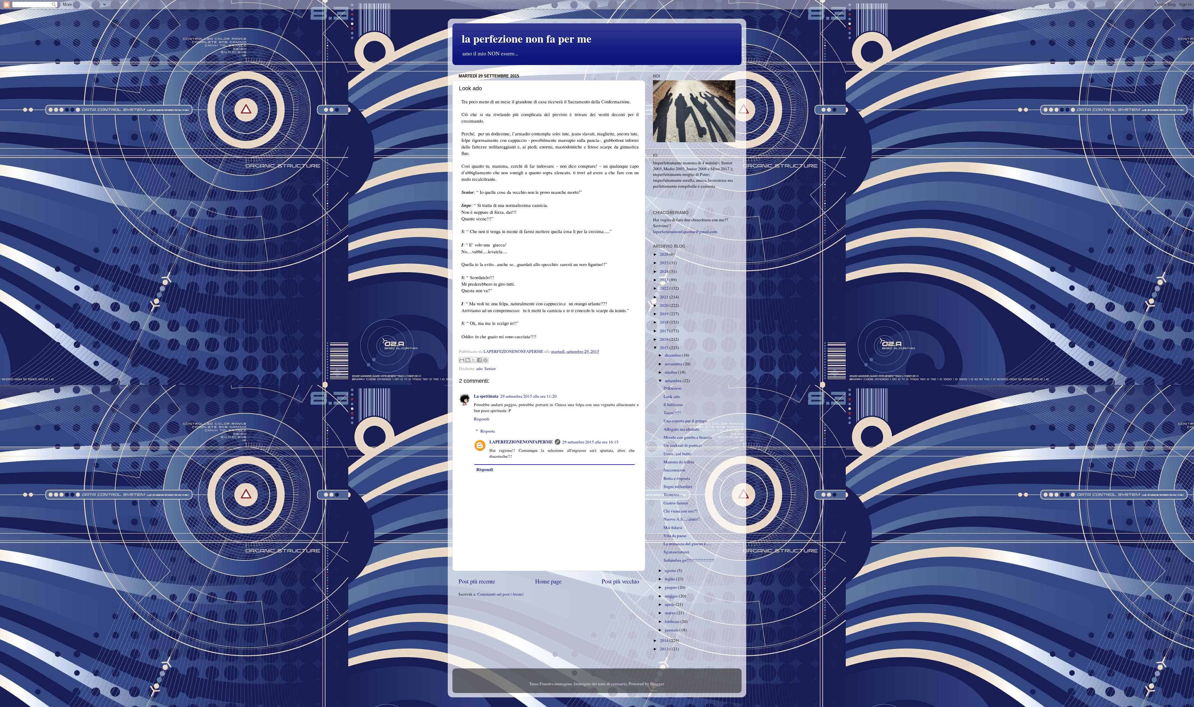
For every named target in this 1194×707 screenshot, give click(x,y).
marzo (671, 613)
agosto (671, 570)
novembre (674, 364)
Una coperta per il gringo (685, 421)
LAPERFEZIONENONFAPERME (521, 442)
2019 (664, 313)
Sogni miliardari (678, 486)
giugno (671, 587)
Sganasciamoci (676, 552)
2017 (664, 331)
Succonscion (674, 470)
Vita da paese (675, 535)
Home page (548, 581)
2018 (664, 322)
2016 (664, 339)
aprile (670, 604)
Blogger (657, 683)
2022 (664, 288)
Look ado (672, 396)
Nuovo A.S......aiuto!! (682, 519)
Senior (490, 368)
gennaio (672, 630)
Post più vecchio (620, 581)
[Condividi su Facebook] (479, 360)
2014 (664, 640)
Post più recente (477, 581)
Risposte (487, 431)
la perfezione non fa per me (526, 38)
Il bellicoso (673, 404)
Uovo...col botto (677, 454)
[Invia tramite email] (462, 360)
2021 (664, 297)
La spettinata (486, 396)
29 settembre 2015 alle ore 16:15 (590, 442)
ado (479, 368)
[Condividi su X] (473, 360)
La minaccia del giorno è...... (687, 543)
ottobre (671, 372)
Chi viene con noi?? (680, 511)
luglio (670, 579)
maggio (672, 596)
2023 (664, 280)
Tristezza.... (673, 494)
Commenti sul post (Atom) (500, 594)
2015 (664, 347)
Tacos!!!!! (672, 412)
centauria (619, 683)
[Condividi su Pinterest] (485, 360)
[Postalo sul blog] (468, 360)
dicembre (673, 355)
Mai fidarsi (673, 527)
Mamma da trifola (679, 462)
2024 (664, 271)
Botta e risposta (677, 478)
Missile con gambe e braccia (688, 437)
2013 (664, 649)
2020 (664, 305)
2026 (664, 254)
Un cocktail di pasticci (683, 445)
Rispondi (481, 419)
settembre (674, 380)
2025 (664, 262)
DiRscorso (673, 388)
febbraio (672, 621)
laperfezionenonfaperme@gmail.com (685, 231)
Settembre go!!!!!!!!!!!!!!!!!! (689, 560)
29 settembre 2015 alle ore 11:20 (528, 396)
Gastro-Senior (676, 503)
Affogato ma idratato (681, 429)
